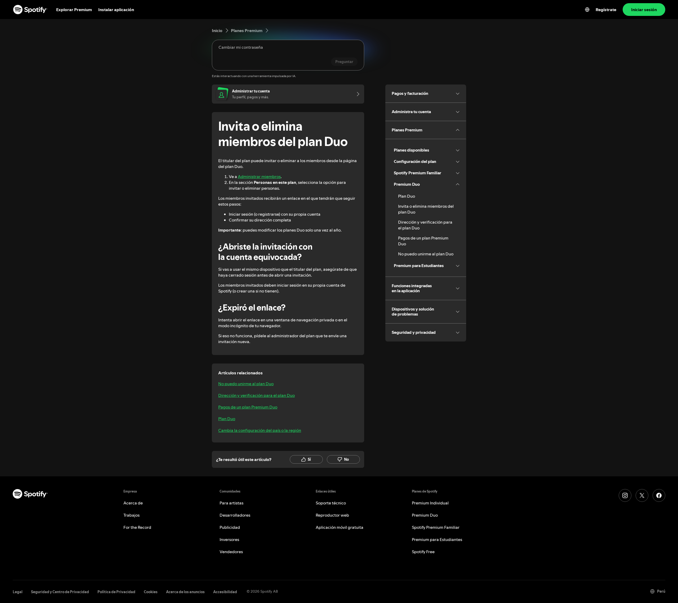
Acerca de (133, 503)
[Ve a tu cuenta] (356, 94)
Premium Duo (425, 515)
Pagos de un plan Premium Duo (247, 407)
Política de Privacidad (116, 592)
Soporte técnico (331, 503)
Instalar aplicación (116, 9)
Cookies (151, 592)
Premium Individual (430, 503)
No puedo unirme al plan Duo (246, 384)
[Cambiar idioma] (587, 9)
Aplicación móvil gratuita (339, 527)
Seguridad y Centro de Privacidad (60, 592)
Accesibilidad (225, 592)
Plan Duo (226, 419)
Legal (18, 592)
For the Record (137, 527)
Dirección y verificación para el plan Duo (256, 395)
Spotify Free (423, 552)
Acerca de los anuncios (185, 592)
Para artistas (231, 503)
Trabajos (131, 515)
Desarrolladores (235, 515)
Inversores (229, 539)
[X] (642, 495)
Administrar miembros (259, 176)
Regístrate (606, 9)
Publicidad (230, 527)
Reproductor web (332, 515)
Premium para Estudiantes (437, 539)
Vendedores (231, 552)
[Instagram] (625, 495)
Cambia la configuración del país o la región (259, 430)
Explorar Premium (74, 9)
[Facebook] (659, 495)
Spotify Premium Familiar (436, 527)
